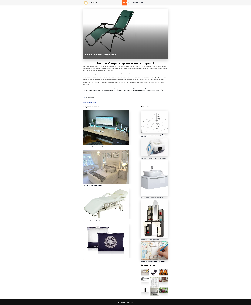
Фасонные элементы (87, 86)
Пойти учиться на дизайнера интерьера (153, 261)
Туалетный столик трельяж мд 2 (151, 240)
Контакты (135, 2)
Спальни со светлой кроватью (92, 185)
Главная (125, 2)
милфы (85, 103)
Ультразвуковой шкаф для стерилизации (153, 158)
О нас (129, 2)
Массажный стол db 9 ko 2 (91, 221)
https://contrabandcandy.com (90, 102)
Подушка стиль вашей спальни (92, 260)
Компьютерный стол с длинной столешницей (97, 147)
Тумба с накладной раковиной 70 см (152, 198)
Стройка (141, 2)
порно (84, 97)
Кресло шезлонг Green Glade (100, 54)
